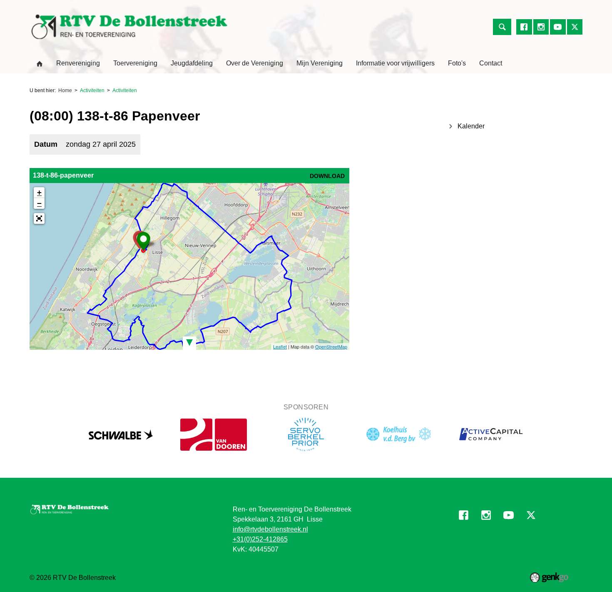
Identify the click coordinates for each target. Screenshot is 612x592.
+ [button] (39, 192)
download (327, 176)
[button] (39, 218)
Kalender (471, 126)
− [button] (39, 203)
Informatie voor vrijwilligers (395, 63)
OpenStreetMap (331, 346)
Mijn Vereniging (319, 63)
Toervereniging (135, 63)
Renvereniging (78, 63)
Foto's (457, 63)
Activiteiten (92, 90)
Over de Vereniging (254, 63)
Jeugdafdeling (192, 63)
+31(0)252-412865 (260, 539)
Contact (490, 63)
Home (40, 63)
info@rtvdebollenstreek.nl (270, 529)
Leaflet (280, 346)
